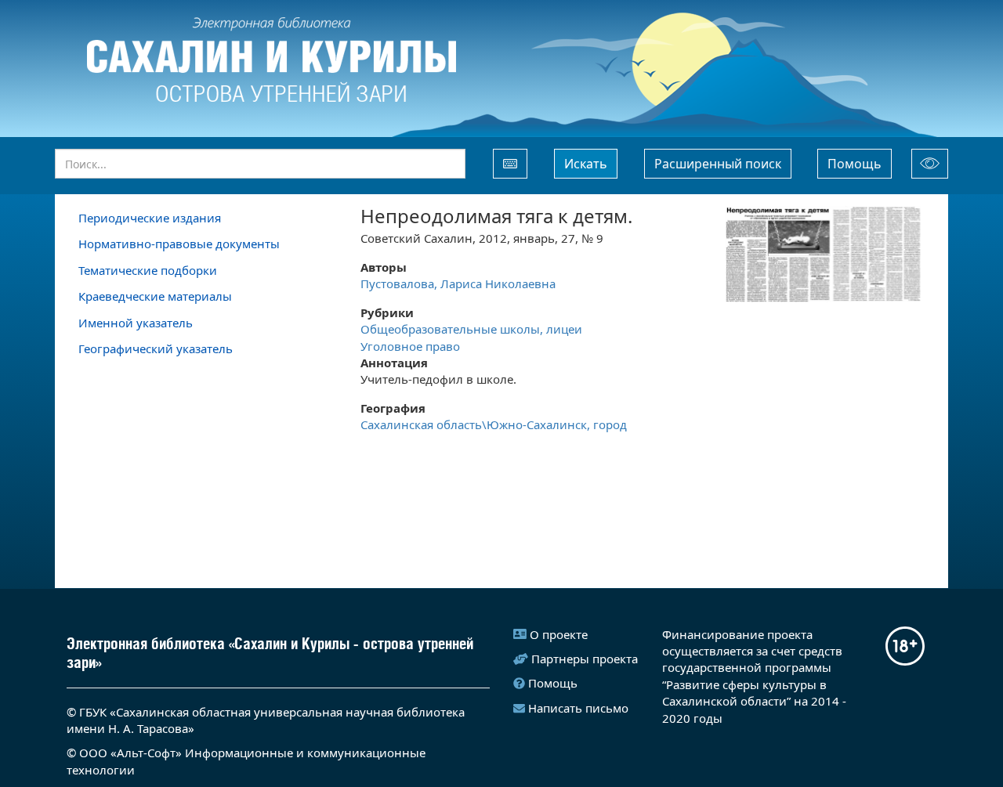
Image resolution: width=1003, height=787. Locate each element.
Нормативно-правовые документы (179, 243)
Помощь (854, 163)
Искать (585, 163)
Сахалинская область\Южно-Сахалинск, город (493, 424)
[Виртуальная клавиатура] (510, 164)
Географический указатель (155, 348)
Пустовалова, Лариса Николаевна (458, 283)
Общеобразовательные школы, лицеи (472, 329)
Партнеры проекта (584, 658)
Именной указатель (135, 322)
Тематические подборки (147, 270)
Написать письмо (578, 708)
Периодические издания (149, 218)
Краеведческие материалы (155, 296)
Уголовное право (410, 346)
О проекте (559, 634)
